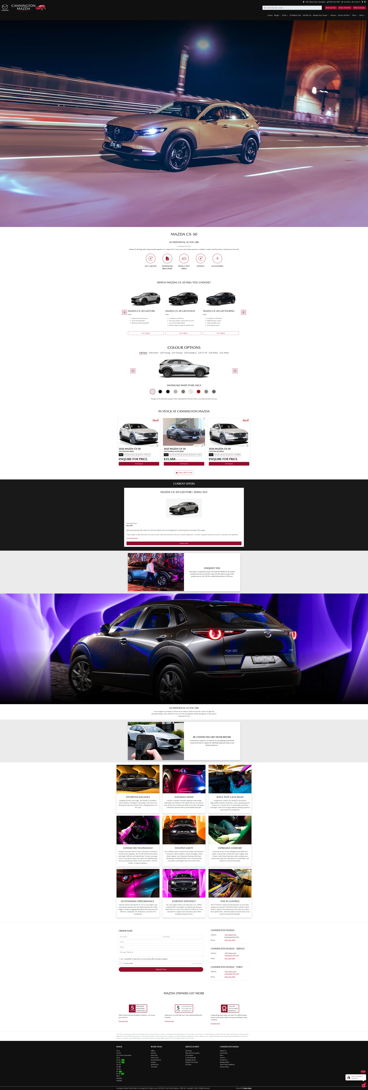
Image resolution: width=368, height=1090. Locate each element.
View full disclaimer (132, 538)
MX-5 (118, 1076)
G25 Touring (177, 353)
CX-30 (118, 1053)
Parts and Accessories (192, 1053)
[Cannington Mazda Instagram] (365, 2)
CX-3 (118, 1051)
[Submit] (264, 8)
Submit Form (161, 969)
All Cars (153, 1053)
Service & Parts (343, 15)
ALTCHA (200, 963)
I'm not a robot (128, 963)
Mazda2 (119, 1078)
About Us (223, 1051)
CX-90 (118, 1069)
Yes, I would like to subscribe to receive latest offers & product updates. (144, 959)
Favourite (151, 445)
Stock (284, 15)
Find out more (123, 1021)
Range (276, 15)
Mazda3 (119, 1080)
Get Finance (139, 464)
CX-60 (118, 1062)
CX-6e (118, 1060)
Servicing (188, 1051)
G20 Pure (143, 353)
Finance (333, 15)
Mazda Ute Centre (320, 15)
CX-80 (118, 1067)
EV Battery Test (295, 15)
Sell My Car (307, 15)
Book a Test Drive (344, 8)
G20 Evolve (153, 353)
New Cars (154, 1055)
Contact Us (223, 1060)
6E (117, 1071)
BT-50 (118, 1074)
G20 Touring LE (190, 353)
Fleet (354, 15)
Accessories (189, 1055)
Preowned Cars (156, 1060)
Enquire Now (184, 543)
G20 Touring (165, 353)
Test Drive (154, 1067)
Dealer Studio (247, 1088)
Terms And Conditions (227, 1064)
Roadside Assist (190, 1060)
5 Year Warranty (190, 1058)
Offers (153, 1051)
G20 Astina (213, 353)
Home (270, 15)
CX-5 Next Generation (123, 1055)
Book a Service (331, 8)
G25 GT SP (202, 353)
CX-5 (118, 1058)
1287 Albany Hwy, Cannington (315, 2)
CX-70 (118, 1064)
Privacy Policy (224, 1067)
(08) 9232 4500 (334, 2)
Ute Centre (223, 1053)
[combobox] (292, 8)
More (361, 15)
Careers (222, 1058)
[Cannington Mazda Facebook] (362, 2)
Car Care (188, 1064)
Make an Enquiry (359, 8)
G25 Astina (224, 353)
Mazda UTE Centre (191, 1062)
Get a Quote (146, 333)
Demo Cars (154, 1058)
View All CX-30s (185, 472)
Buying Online (224, 1062)
